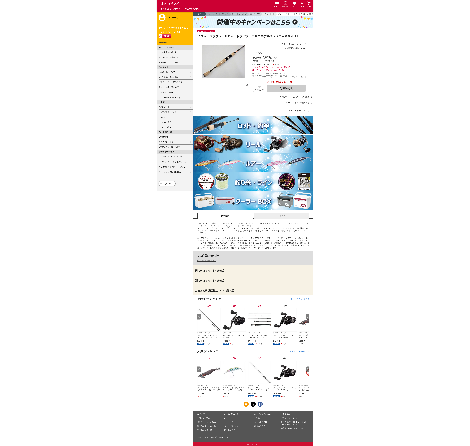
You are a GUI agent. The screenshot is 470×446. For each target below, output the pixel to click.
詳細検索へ (163, 42)
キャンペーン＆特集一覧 (169, 57)
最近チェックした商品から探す (171, 82)
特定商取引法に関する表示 (170, 147)
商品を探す (201, 414)
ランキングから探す (167, 92)
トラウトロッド (269, 14)
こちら (226, 437)
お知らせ (162, 117)
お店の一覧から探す (167, 72)
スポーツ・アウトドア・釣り (218, 14)
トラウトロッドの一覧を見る (297, 103)
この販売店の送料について (294, 48)
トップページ (199, 14)
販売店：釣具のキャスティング (293, 44)
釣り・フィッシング (239, 14)
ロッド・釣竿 (255, 14)
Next (307, 317)
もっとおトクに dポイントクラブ (172, 167)
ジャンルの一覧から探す (169, 77)
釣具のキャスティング (206, 261)
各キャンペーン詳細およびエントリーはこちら (272, 70)
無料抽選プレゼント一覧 (169, 62)
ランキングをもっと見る (299, 299)
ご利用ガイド (164, 107)
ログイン (167, 184)
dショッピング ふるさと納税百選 (172, 162)
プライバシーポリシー (168, 142)
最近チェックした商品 (206, 422)
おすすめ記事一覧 (231, 414)
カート (226, 418)
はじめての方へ (165, 127)
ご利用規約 (163, 137)
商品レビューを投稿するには (297, 111)
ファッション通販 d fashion (170, 172)
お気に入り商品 (203, 418)
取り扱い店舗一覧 (204, 430)
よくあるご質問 (165, 122)
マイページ (228, 422)
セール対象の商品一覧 (168, 52)
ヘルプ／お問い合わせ (168, 112)
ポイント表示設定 (231, 426)
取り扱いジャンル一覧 (206, 426)
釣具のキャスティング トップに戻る (294, 97)
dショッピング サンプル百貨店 (171, 156)
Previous (199, 317)
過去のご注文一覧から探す (170, 87)
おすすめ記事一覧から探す (170, 98)
